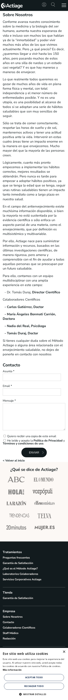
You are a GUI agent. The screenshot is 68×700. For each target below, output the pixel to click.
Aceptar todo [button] (34, 677)
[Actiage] (12, 8)
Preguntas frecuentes (16, 557)
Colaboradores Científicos (19, 627)
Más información (12, 669)
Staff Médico (10, 633)
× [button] (64, 651)
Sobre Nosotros (12, 617)
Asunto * (8, 371)
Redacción (9, 638)
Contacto (8, 622)
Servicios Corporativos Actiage (22, 579)
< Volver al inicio (14, 461)
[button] (34, 694)
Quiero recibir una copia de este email (31, 436)
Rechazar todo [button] (34, 686)
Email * (7, 386)
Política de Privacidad (48, 441)
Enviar (34, 452)
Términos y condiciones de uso (23, 444)
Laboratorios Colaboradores (20, 574)
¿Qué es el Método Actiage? (20, 568)
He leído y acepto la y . (34, 442)
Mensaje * (9, 400)
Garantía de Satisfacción (18, 563)
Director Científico (46, 292)
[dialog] (34, 674)
